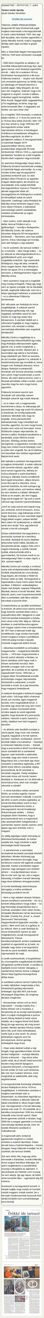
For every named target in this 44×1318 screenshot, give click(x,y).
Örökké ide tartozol (22, 19)
